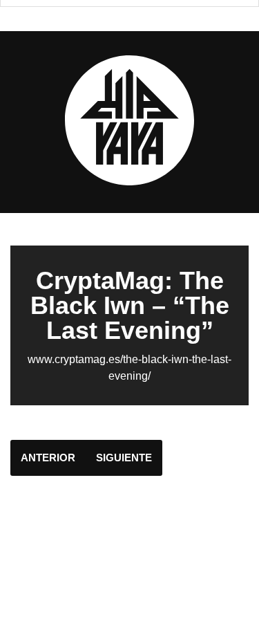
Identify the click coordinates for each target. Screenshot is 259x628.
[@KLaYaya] (130, 182)
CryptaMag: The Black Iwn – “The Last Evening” (129, 305)
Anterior (48, 457)
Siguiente (124, 457)
